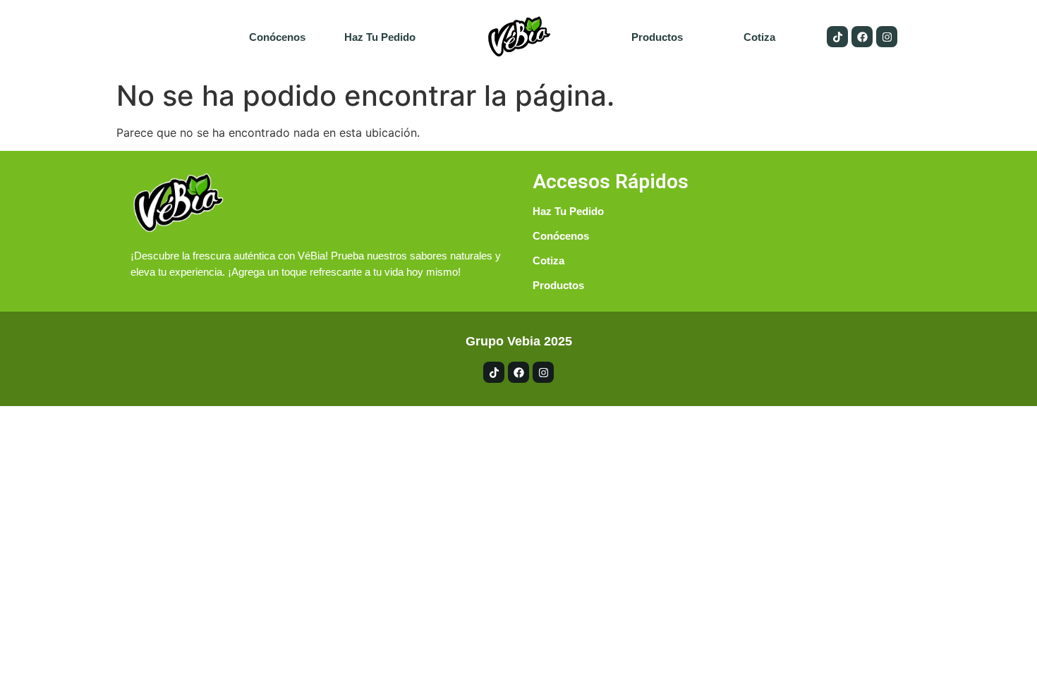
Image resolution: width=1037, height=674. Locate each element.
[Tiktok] (837, 36)
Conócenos (277, 37)
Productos (657, 37)
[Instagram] (886, 36)
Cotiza (759, 37)
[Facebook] (862, 36)
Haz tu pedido (380, 37)
